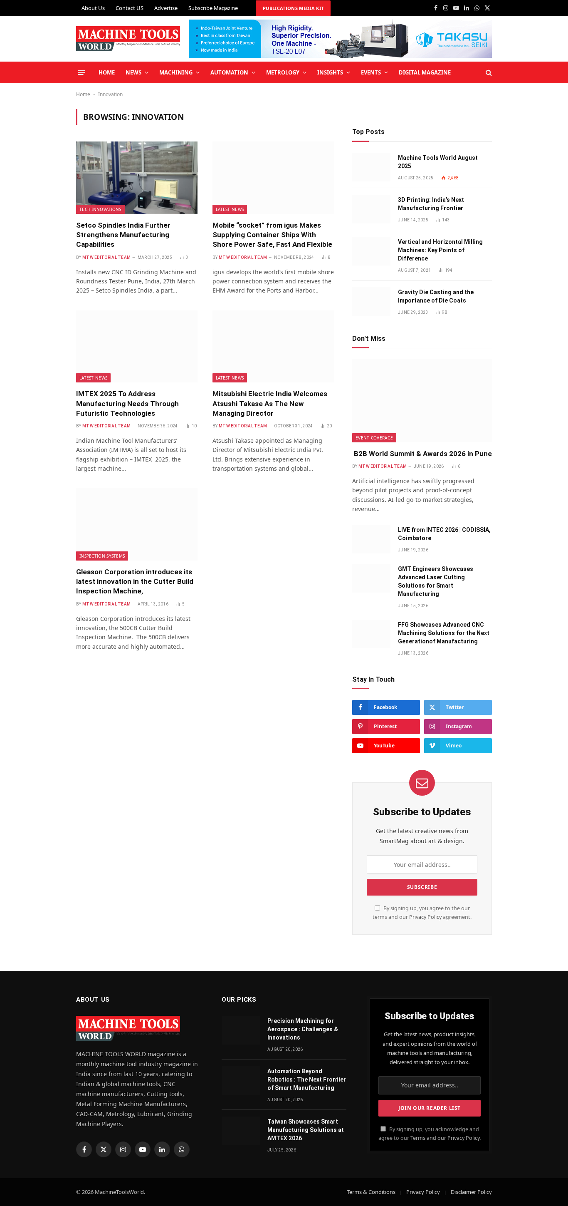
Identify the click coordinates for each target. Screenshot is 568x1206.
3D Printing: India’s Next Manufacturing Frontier (431, 203)
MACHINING (176, 72)
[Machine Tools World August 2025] (371, 167)
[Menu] (81, 72)
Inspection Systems (102, 556)
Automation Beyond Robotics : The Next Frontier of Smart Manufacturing (306, 1079)
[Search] (488, 72)
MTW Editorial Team (106, 257)
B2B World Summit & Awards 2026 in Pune (422, 453)
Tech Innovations (100, 209)
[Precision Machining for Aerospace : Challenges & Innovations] (241, 1030)
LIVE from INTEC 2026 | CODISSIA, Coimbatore (444, 533)
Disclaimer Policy (471, 1192)
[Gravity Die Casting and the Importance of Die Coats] (371, 301)
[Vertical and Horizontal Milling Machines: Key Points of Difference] (371, 251)
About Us (93, 8)
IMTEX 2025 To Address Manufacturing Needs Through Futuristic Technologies (127, 403)
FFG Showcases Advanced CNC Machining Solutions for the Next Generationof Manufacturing (443, 633)
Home (83, 94)
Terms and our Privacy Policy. (445, 1137)
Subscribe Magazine (213, 8)
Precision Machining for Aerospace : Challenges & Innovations (302, 1029)
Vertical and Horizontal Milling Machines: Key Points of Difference (440, 250)
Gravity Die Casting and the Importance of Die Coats (436, 296)
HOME (107, 72)
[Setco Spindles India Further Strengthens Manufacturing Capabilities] (137, 177)
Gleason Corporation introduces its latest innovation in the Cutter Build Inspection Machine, (134, 581)
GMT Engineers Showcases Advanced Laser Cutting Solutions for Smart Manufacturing (435, 581)
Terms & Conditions (371, 1192)
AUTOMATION (229, 72)
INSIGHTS (330, 72)
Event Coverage (374, 438)
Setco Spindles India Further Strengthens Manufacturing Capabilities (123, 234)
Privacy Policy (425, 917)
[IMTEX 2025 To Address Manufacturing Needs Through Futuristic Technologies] (137, 346)
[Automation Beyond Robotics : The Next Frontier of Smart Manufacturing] (241, 1080)
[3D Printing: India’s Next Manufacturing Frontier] (371, 209)
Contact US (129, 8)
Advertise (166, 8)
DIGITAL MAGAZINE (425, 72)
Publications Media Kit (293, 8)
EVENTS (371, 72)
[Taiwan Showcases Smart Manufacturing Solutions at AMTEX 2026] (241, 1131)
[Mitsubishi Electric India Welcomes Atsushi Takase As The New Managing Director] (273, 346)
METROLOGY (282, 72)
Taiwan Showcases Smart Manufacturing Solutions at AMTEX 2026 (305, 1129)
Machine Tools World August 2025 (438, 161)
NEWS (133, 72)
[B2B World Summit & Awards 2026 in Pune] (422, 400)
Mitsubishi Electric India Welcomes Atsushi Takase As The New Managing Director (269, 403)
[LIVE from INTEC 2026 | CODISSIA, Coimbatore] (371, 539)
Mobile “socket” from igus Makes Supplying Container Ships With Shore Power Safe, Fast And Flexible (272, 234)
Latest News (230, 209)
